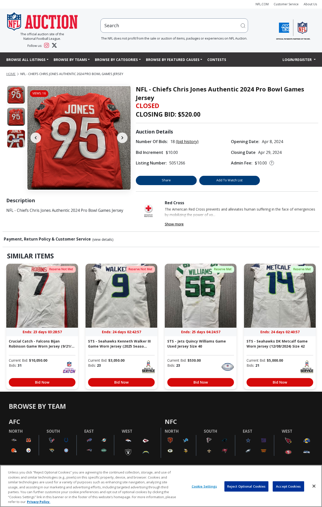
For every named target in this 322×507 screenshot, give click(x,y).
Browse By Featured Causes (172, 59)
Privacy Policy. (38, 501)
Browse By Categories (116, 59)
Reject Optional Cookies (246, 486)
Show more (174, 224)
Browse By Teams (70, 59)
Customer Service (286, 4)
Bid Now (42, 382)
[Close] (313, 486)
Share (166, 180)
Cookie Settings (204, 486)
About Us (310, 4)
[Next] (122, 137)
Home (11, 74)
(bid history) (187, 141)
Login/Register (298, 59)
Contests (216, 59)
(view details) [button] (102, 239)
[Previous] (35, 137)
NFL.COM (262, 4)
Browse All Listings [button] (26, 59)
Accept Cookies (288, 486)
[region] (161, 486)
